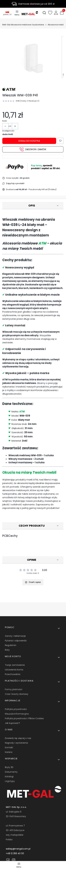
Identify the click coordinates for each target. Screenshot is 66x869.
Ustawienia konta (14, 669)
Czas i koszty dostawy (16, 694)
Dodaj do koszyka (29, 140)
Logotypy (10, 781)
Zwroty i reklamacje (15, 636)
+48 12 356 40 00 (15, 853)
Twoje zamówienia (15, 665)
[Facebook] (8, 860)
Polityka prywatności (16, 709)
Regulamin (10, 645)
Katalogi (9, 776)
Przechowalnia (12, 674)
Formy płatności (13, 689)
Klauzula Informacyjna (17, 713)
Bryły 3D (9, 767)
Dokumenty (11, 771)
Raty (7, 649)
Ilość (4, 120)
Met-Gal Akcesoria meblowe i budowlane (23, 24)
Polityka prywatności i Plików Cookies (24, 718)
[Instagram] (14, 860)
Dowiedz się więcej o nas (18, 738)
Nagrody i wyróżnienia (16, 742)
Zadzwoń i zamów (35, 149)
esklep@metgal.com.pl (18, 848)
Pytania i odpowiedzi (16, 640)
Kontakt (9, 747)
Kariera (8, 752)
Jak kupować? (12, 723)
